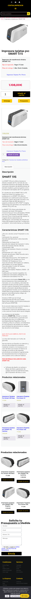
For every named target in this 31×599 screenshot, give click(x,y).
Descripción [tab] (8, 167)
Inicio (2, 17)
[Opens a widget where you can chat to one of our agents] (24, 596)
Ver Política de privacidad (18, 596)
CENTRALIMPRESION (15, 5)
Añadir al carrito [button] (6, 405)
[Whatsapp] (12, 2)
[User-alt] (19, 2)
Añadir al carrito (21, 94)
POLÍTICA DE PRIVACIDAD (8, 549)
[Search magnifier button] (28, 13)
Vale (7, 596)
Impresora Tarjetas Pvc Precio (16, 75)
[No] (29, 592)
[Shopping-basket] (15, 2)
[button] (15, 8)
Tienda (7, 17)
